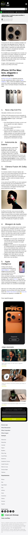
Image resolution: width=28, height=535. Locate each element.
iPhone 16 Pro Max (6, 78)
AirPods (3, 490)
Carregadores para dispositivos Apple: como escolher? (14, 403)
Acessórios (3, 495)
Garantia (3, 445)
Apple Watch (4, 484)
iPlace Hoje (3, 453)
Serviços (3, 501)
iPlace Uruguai (4, 433)
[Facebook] (5, 511)
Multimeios (3, 458)
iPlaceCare (3, 439)
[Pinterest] (13, 511)
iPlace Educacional (5, 427)
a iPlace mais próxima (11, 291)
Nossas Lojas (4, 424)
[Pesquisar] (26, 9)
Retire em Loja (4, 466)
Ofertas (3, 498)
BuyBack (3, 450)
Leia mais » (4, 366)
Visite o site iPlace (5, 518)
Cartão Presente (4, 464)
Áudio (2, 493)
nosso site (24, 291)
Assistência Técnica (5, 461)
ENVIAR (14, 419)
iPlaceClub (3, 442)
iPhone (2, 479)
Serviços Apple (4, 469)
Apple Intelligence (5, 269)
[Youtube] (8, 511)
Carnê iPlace (4, 455)
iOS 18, (15, 279)
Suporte (3, 503)
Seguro (2, 447)
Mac (2, 482)
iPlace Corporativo (5, 430)
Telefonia (3, 472)
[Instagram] (2, 511)
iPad (2, 487)
